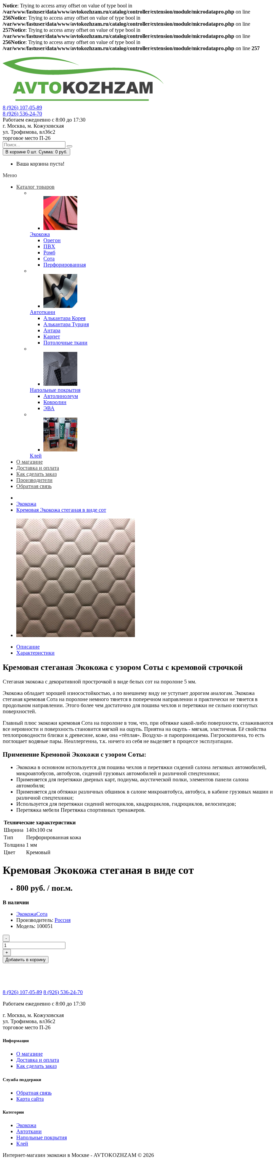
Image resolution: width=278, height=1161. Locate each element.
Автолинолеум (60, 396)
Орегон (52, 240)
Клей (36, 456)
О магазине (29, 1054)
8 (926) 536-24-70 (22, 114)
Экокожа (40, 234)
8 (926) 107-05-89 (22, 107)
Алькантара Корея (64, 318)
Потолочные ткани (65, 342)
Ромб (49, 252)
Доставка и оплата (37, 1060)
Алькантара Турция (66, 324)
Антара (51, 330)
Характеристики (35, 653)
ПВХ (49, 246)
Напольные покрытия (55, 390)
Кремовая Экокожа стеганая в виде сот (61, 510)
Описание (28, 647)
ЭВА (49, 408)
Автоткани (42, 312)
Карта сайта (30, 1099)
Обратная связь (34, 1093)
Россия (63, 920)
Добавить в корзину (25, 959)
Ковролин (54, 402)
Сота (49, 258)
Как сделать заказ (36, 1066)
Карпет (51, 336)
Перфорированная (64, 265)
